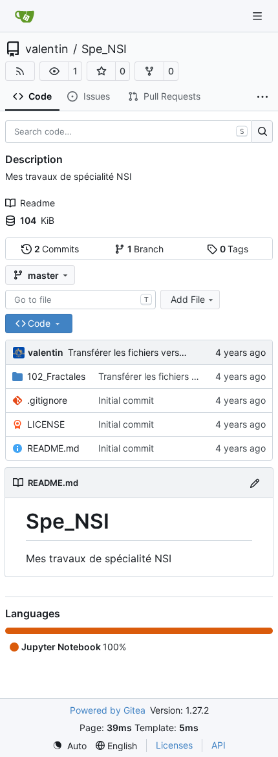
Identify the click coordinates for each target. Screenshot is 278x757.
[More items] (262, 97)
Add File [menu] (188, 299)
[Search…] (262, 132)
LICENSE (46, 424)
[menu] (69, 745)
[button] (54, 71)
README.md (53, 448)
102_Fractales (56, 376)
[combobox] (80, 299)
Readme (37, 202)
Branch (145, 248)
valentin (47, 49)
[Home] (24, 16)
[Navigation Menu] (259, 16)
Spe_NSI (104, 49)
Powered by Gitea (107, 710)
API (218, 745)
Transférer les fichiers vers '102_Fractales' (156, 352)
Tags (234, 248)
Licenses (174, 745)
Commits (57, 248)
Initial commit (126, 400)
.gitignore (47, 400)
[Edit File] (254, 482)
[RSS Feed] (20, 71)
